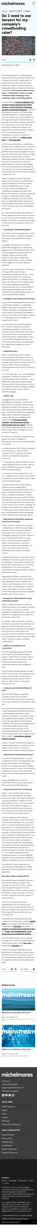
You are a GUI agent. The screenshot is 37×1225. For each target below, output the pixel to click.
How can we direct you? (11, 1222)
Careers (5, 1117)
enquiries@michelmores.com (13, 1088)
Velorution (17, 926)
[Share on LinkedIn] (30, 59)
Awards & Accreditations (11, 1124)
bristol (4, 1181)
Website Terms (7, 1142)
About (4, 1114)
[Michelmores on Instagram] (9, 1095)
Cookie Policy (7, 1145)
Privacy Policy (7, 1138)
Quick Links (7, 1102)
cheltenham (22, 1181)
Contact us (6, 1081)
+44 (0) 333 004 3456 (9, 1084)
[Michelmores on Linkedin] (3, 1095)
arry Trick (27, 943)
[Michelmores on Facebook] (6, 1095)
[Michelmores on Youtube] (13, 1095)
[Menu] (33, 3)
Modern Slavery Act (9, 1149)
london (6, 1183)
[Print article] (34, 969)
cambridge (12, 1181)
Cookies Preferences (10, 1152)
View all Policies (8, 1135)
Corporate (15, 946)
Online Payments (8, 1106)
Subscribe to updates (10, 1091)
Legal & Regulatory (11, 1130)
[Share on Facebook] (34, 59)
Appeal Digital (23, 1219)
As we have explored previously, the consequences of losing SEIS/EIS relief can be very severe (15, 422)
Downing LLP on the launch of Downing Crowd (18, 929)
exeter (31, 1181)
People (4, 1110)
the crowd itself (14, 140)
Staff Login (6, 1121)
